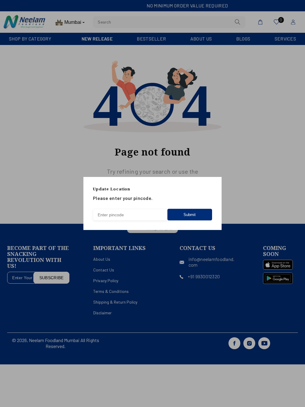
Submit (189, 214)
